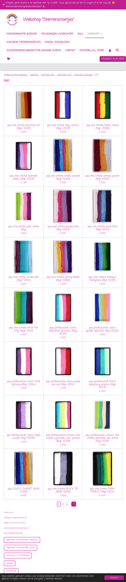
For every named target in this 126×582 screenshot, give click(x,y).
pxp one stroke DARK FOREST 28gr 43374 (102, 490)
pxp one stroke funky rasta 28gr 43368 (102, 127)
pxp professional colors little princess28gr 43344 (23, 383)
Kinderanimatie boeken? (15, 75)
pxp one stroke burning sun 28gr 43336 (23, 127)
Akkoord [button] (114, 577)
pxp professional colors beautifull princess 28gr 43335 (63, 330)
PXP (96, 75)
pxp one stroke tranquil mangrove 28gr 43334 (102, 279)
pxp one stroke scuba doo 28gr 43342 (24, 279)
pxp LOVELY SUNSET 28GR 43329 (23, 490)
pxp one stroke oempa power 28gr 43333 (102, 177)
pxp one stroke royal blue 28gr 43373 (102, 228)
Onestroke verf (64, 75)
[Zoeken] (117, 50)
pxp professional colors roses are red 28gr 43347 (63, 383)
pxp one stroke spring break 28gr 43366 (63, 279)
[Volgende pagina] (73, 504)
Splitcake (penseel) (83, 75)
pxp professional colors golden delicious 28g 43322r (102, 329)
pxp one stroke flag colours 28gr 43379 (63, 127)
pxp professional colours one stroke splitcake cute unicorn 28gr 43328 (63, 438)
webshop (34, 75)
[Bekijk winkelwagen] (8, 59)
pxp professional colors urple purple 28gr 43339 (23, 437)
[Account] (110, 50)
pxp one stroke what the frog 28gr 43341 (23, 329)
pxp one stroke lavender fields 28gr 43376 (23, 177)
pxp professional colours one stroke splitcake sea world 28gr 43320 (102, 438)
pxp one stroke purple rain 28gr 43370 (63, 228)
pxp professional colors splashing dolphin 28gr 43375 (102, 384)
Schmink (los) (47, 75)
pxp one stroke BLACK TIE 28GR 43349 (63, 490)
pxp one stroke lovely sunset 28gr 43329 (63, 177)
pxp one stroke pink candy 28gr (23, 228)
